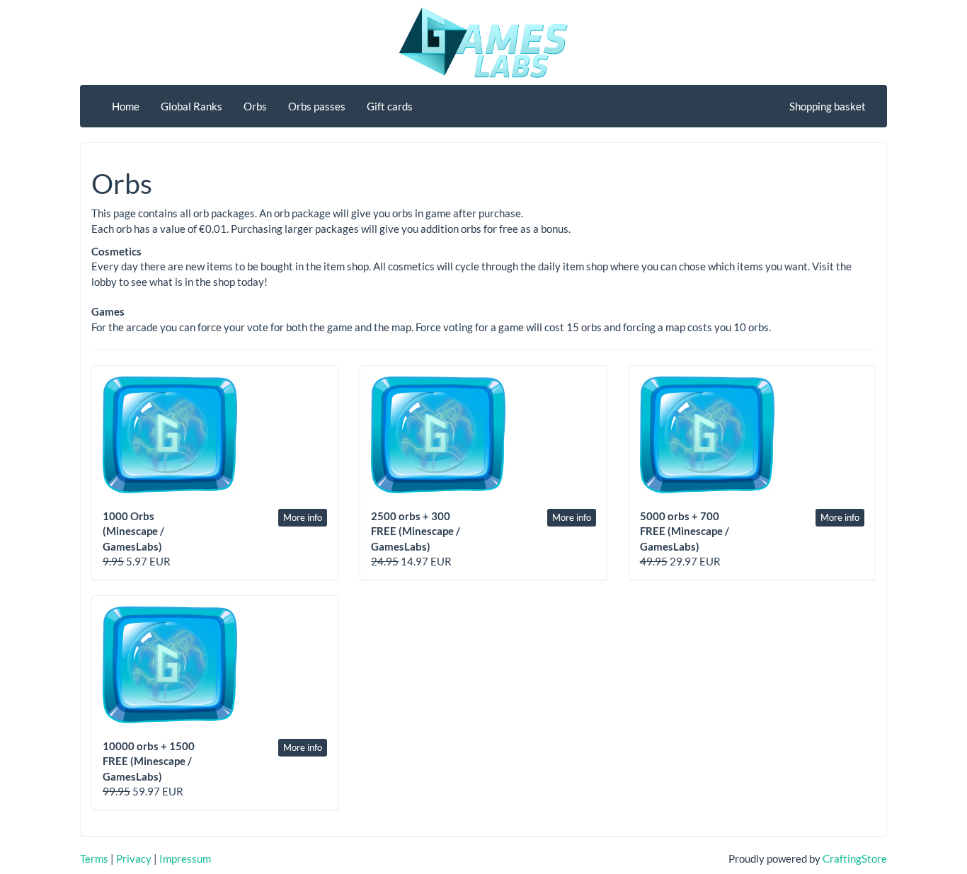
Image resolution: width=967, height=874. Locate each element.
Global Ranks (191, 106)
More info (302, 517)
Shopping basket (827, 106)
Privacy (133, 858)
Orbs (255, 106)
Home (125, 106)
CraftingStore (855, 858)
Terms (94, 858)
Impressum (185, 858)
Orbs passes (316, 106)
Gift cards (390, 106)
